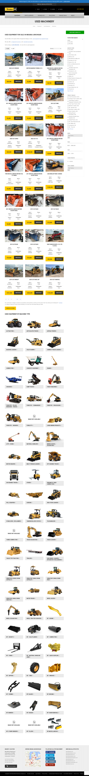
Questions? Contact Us (75, 32)
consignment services (16, 41)
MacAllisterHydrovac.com (71, 753)
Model (69, 133)
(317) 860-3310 (8, 762)
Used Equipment (47, 26)
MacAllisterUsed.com (70, 763)
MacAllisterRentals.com (70, 760)
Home (34, 26)
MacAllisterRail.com (69, 759)
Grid (8, 48)
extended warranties (28, 41)
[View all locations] (33, 767)
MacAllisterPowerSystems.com (72, 757)
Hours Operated (71, 157)
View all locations (12, 766)
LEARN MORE (66, 1)
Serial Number (71, 165)
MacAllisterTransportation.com (71, 762)
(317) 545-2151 (80, 9)
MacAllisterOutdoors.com (70, 756)
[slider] (68, 143)
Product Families (71, 95)
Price (69, 141)
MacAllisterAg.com (69, 751)
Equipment (39, 26)
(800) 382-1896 (8, 760)
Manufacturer (71, 48)
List (13, 48)
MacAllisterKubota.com (70, 754)
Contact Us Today (10, 308)
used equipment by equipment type (40, 38)
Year (69, 149)
